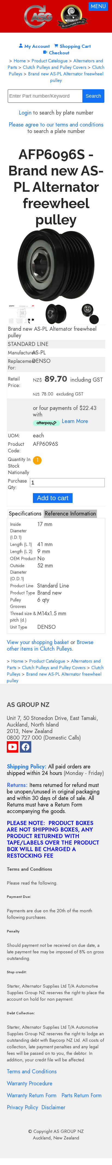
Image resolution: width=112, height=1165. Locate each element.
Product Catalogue (50, 60)
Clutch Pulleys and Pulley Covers (54, 67)
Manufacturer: (22, 352)
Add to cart (53, 498)
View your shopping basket (38, 642)
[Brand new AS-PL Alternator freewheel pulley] (56, 300)
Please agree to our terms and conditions (56, 125)
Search (93, 96)
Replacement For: (21, 364)
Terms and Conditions (32, 1072)
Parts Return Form (81, 1095)
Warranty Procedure (29, 1083)
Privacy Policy (22, 1107)
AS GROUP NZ (69, 1131)
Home (20, 60)
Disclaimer (53, 1107)
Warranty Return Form (32, 1095)
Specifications (25, 514)
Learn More (75, 421)
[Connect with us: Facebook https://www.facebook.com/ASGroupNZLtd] (25, 748)
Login (25, 113)
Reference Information (70, 514)
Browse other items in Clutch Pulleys (50, 645)
